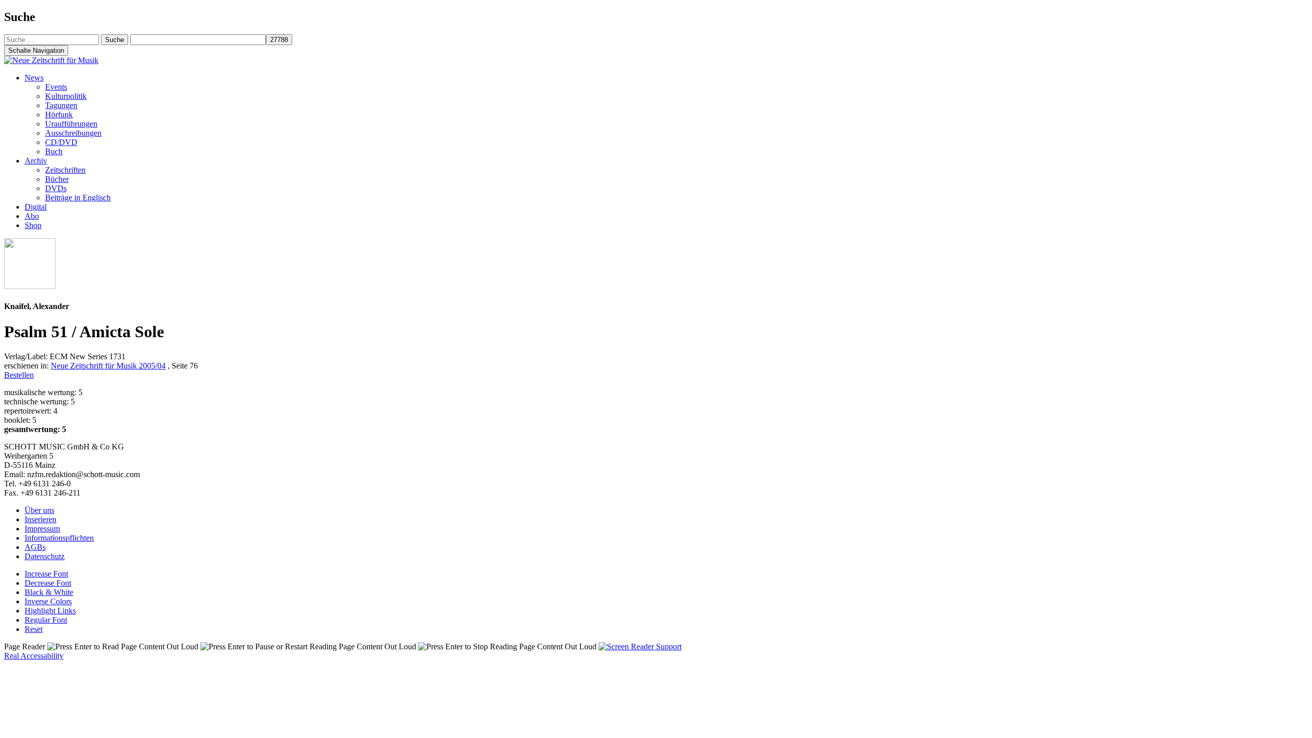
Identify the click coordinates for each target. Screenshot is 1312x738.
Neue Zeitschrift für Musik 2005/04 (108, 365)
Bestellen (19, 375)
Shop (33, 225)
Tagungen (61, 105)
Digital (36, 206)
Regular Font (46, 620)
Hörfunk (59, 114)
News (34, 77)
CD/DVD (61, 142)
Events (56, 87)
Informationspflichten (59, 538)
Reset (34, 629)
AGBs (35, 547)
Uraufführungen (71, 123)
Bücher (57, 179)
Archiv (36, 160)
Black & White (49, 592)
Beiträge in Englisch (78, 197)
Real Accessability (34, 655)
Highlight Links (50, 610)
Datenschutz (45, 556)
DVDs (56, 188)
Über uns (39, 510)
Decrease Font (48, 583)
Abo (32, 216)
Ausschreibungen (73, 133)
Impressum (42, 528)
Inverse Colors (48, 601)
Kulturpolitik (66, 96)
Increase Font (46, 573)
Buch (54, 151)
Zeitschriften (65, 170)
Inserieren (40, 519)
